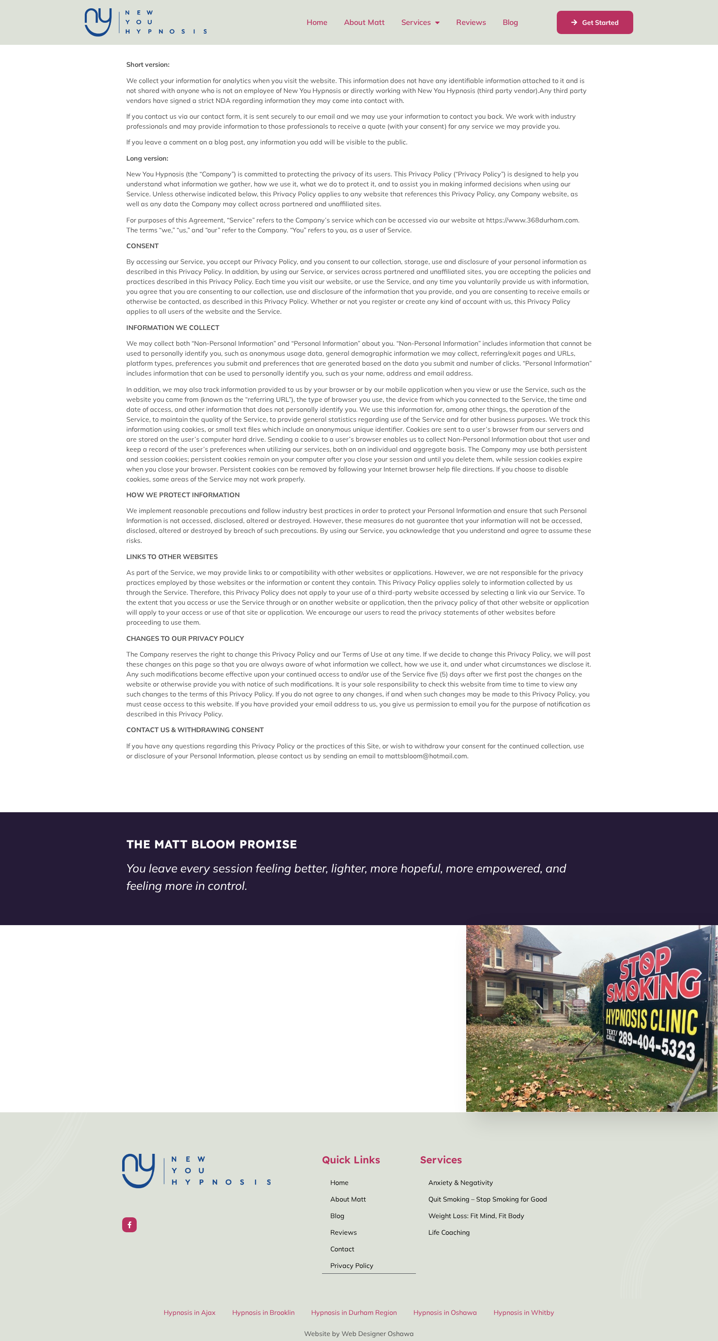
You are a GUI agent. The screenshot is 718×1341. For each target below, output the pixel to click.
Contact (342, 1249)
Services (416, 22)
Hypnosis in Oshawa (445, 1312)
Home (317, 22)
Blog (510, 22)
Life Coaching (449, 1232)
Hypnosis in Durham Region (354, 1312)
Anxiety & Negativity (460, 1182)
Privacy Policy (352, 1265)
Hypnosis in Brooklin (263, 1312)
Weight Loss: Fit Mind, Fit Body (476, 1216)
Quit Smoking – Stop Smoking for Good (487, 1199)
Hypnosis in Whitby (524, 1312)
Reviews (471, 22)
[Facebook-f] (129, 1224)
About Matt (364, 22)
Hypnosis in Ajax (190, 1312)
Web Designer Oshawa (378, 1333)
